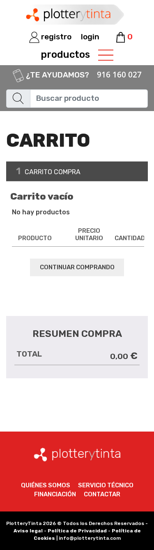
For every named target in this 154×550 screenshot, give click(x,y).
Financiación (55, 494)
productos (65, 54)
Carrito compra (48, 171)
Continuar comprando (77, 267)
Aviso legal (28, 531)
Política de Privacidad (77, 531)
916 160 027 (119, 74)
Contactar (102, 494)
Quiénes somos (45, 485)
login (90, 36)
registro (55, 36)
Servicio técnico (105, 485)
